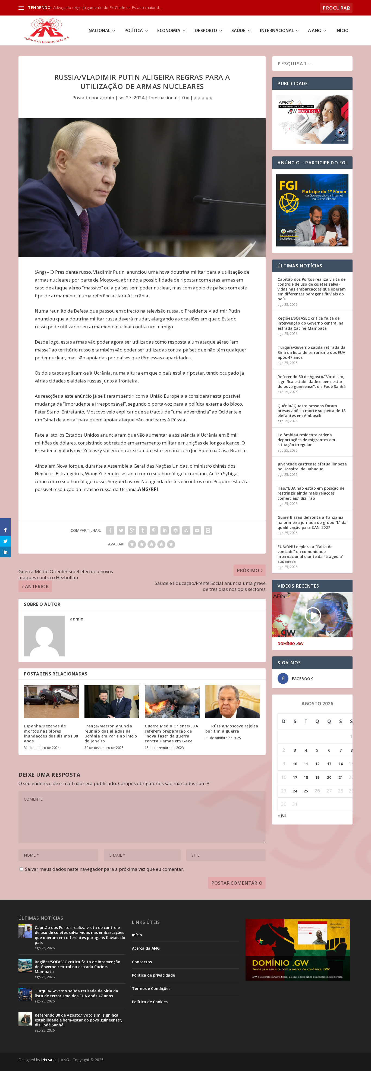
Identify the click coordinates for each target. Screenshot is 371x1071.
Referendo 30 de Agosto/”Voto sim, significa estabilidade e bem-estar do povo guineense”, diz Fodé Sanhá (312, 381)
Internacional (277, 31)
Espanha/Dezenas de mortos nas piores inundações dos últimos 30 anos (51, 733)
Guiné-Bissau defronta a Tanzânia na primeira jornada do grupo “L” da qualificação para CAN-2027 (312, 522)
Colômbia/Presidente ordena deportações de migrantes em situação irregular (306, 439)
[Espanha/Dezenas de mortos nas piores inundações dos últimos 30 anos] (51, 701)
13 (329, 763)
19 (317, 777)
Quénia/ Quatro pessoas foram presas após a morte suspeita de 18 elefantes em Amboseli (311, 410)
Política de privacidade (153, 975)
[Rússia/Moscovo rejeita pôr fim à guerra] (232, 701)
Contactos (142, 961)
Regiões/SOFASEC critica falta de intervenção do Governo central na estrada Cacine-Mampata (311, 323)
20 (329, 777)
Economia (168, 31)
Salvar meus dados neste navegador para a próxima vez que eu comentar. (104, 869)
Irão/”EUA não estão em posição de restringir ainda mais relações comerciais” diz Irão (311, 493)
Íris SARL (48, 1059)
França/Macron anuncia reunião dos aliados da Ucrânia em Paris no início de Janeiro (110, 733)
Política (133, 31)
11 (306, 763)
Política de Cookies (150, 1001)
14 (340, 763)
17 (295, 777)
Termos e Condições (151, 988)
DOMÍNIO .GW (290, 643)
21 (340, 777)
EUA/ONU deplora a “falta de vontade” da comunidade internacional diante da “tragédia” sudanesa (311, 554)
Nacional (99, 31)
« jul (282, 815)
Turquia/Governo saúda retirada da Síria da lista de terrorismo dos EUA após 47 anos (311, 352)
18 (306, 777)
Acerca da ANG (146, 948)
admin (107, 97)
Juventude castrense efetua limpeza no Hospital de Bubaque (312, 466)
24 (295, 791)
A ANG (314, 31)
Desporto (206, 31)
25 (306, 791)
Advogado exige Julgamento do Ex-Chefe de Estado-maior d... (107, 7)
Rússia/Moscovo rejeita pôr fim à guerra (231, 728)
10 (295, 763)
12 (317, 763)
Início (341, 31)
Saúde (238, 31)
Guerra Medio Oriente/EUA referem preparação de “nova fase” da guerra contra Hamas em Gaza (171, 733)
